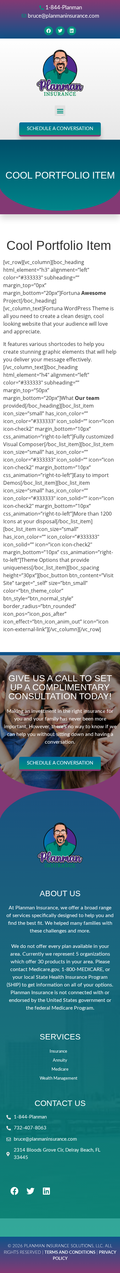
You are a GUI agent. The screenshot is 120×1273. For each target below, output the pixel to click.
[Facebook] (48, 30)
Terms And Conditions (69, 1253)
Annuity (60, 1060)
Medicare (60, 1069)
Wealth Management (58, 1078)
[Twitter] (60, 30)
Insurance (58, 1051)
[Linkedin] (71, 30)
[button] (60, 110)
